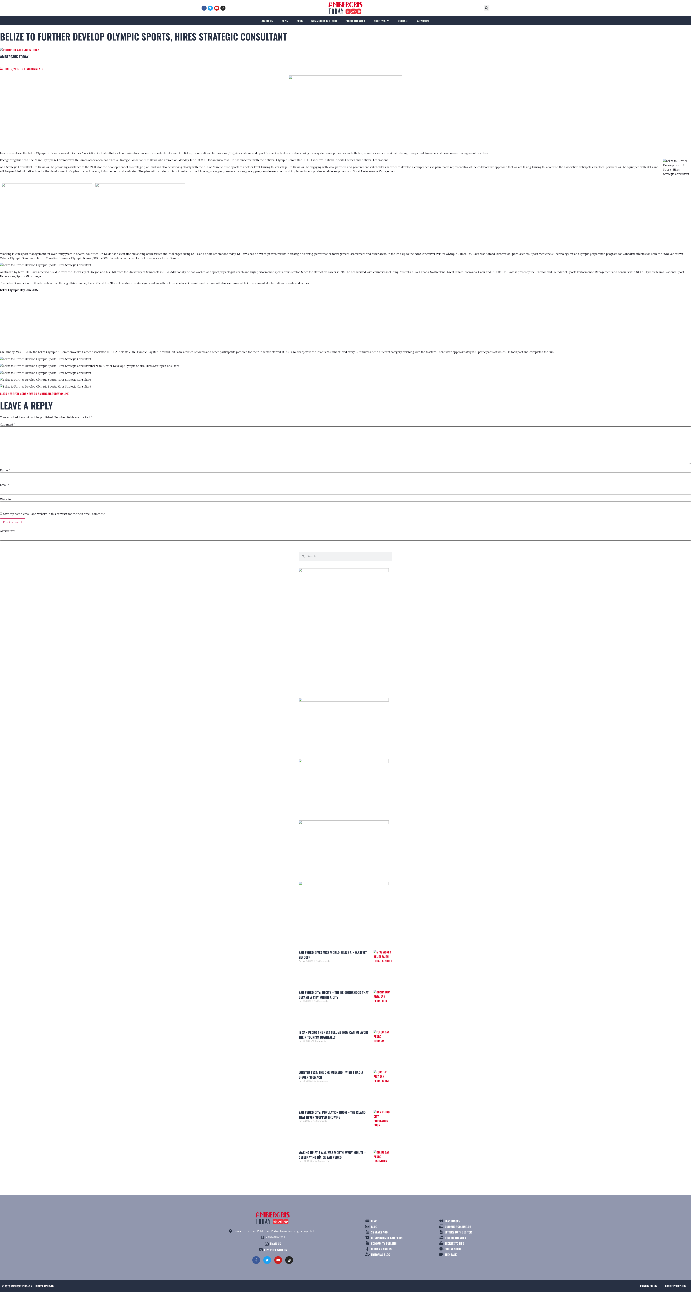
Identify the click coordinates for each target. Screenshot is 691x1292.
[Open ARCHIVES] (387, 21)
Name (5, 470)
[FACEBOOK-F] (204, 8)
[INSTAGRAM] (222, 8)
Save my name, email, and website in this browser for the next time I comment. (54, 513)
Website (5, 499)
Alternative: (7, 531)
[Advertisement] (345, 321)
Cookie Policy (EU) (675, 1286)
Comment (7, 424)
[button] (486, 8)
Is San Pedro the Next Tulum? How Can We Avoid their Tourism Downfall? (333, 1035)
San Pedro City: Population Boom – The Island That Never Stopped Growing (332, 1114)
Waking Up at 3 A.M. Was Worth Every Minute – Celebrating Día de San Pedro (332, 1155)
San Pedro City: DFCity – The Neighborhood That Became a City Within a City (334, 995)
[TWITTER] (210, 8)
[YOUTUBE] (216, 8)
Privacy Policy (648, 1286)
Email (4, 484)
